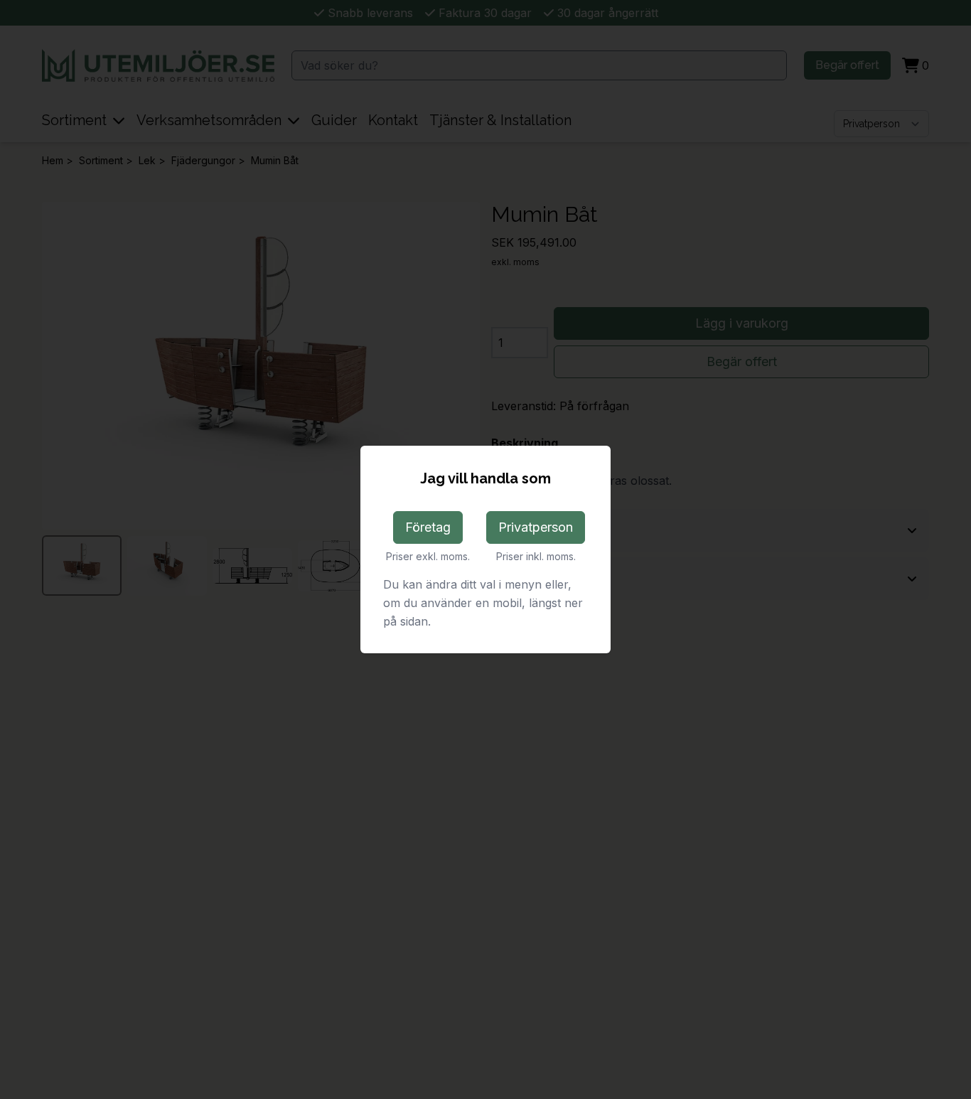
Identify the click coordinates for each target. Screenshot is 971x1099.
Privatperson (535, 527)
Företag (428, 527)
